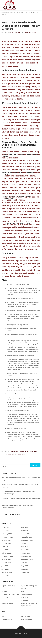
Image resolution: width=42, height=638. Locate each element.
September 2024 (27, 559)
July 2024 (24, 563)
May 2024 (24, 566)
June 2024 (5, 566)
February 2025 (7, 553)
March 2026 (25, 531)
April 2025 (5, 550)
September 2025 (27, 540)
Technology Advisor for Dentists (23, 451)
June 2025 (5, 547)
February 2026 (7, 534)
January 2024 (25, 572)
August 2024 (6, 563)
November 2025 (26, 537)
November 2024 (26, 556)
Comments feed (7, 619)
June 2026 (5, 527)
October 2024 (6, 559)
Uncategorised (26, 595)
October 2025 (6, 540)
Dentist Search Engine (17, 454)
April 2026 (5, 531)
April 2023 (5, 575)
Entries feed (25, 616)
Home (3, 12)
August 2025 (6, 543)
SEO (22, 591)
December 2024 (7, 556)
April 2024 (5, 569)
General (4, 591)
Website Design (7, 603)
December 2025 (7, 537)
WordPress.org (26, 619)
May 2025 (24, 547)
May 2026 (24, 527)
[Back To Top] (21, 628)
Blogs (7, 12)
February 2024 (7, 572)
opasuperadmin (30, 32)
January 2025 (25, 553)
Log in (4, 616)
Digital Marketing (8, 586)
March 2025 (25, 550)
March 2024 (25, 569)
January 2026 (25, 534)
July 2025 (24, 543)
